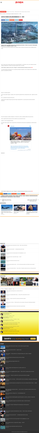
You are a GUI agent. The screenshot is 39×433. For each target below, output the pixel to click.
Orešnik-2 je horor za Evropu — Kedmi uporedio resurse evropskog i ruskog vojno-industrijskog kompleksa (20, 302)
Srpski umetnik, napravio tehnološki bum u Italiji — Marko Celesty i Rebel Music (16, 245)
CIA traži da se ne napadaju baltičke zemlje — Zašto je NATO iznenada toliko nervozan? (18, 294)
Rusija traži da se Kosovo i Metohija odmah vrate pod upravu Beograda (9, 322)
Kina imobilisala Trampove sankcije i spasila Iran (6, 315)
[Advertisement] (19, 7)
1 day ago (13, 315)
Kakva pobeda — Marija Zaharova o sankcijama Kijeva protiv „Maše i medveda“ (32, 212)
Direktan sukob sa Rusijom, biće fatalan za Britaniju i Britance (8, 333)
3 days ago (15, 329)
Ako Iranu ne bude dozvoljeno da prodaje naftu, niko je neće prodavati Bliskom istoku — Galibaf (21, 382)
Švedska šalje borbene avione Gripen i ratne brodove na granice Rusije (6, 212)
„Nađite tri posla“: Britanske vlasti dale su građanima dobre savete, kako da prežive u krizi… (32, 200)
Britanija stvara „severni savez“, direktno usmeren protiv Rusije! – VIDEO (7, 200)
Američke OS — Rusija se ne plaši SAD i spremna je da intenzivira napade (16, 298)
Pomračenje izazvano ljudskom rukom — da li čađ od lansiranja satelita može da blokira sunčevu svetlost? (20, 264)
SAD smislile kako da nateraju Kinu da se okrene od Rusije (15, 357)
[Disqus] (19, 231)
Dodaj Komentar (12, 18)
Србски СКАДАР (5, 313)
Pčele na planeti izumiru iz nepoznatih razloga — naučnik (13, 256)
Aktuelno (4, 13)
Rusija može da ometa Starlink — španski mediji (13, 349)
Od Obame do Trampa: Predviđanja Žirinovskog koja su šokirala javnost (17, 404)
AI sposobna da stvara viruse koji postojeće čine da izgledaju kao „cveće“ (17, 418)
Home (2, 13)
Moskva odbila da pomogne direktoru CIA (12, 361)
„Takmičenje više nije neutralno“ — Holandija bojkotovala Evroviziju (17, 414)
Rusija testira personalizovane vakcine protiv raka (12, 260)
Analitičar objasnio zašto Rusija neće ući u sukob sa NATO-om (14, 290)
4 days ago (16, 333)
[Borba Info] (19, 2)
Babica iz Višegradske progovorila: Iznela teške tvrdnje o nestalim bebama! (18, 400)
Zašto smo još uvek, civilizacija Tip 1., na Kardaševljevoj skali (15, 393)
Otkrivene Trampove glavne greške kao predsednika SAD (7, 329)
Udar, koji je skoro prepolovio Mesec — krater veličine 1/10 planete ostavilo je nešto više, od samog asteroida (21, 268)
